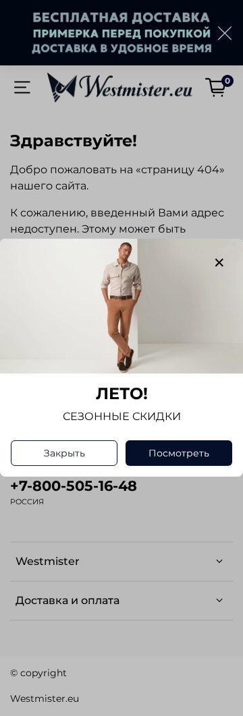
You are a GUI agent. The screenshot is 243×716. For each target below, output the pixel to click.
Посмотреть (178, 454)
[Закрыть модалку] (219, 263)
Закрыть (64, 454)
